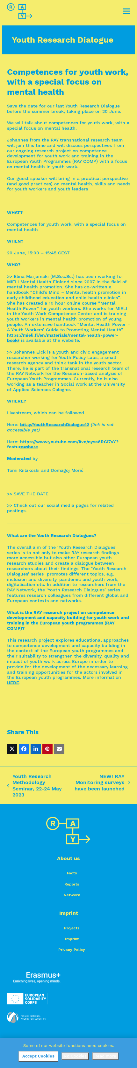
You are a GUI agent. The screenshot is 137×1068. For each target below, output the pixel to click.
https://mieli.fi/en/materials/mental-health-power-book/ (62, 338)
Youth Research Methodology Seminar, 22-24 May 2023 (34, 785)
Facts (72, 873)
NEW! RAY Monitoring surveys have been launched (99, 782)
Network (72, 895)
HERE (13, 682)
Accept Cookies (38, 1056)
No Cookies (75, 1056)
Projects (71, 928)
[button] (126, 11)
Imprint (72, 939)
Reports (71, 884)
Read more (105, 1056)
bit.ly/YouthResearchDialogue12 (54, 424)
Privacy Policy (71, 949)
